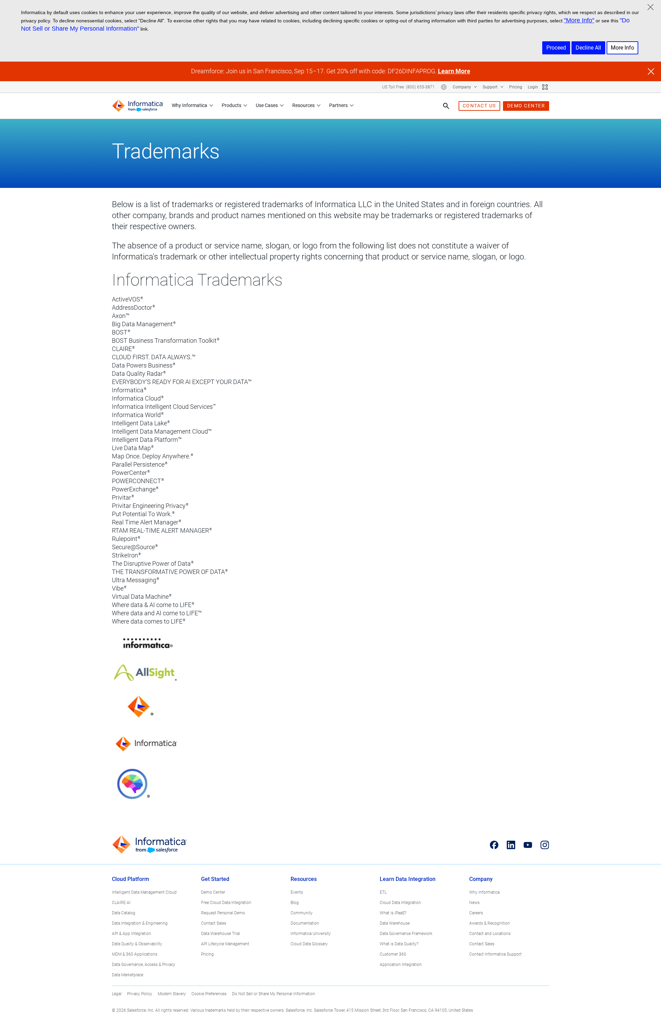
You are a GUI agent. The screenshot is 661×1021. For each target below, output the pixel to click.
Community (302, 913)
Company (462, 87)
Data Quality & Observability (137, 944)
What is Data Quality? (399, 944)
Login (533, 87)
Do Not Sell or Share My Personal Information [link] (273, 993)
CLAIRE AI (121, 902)
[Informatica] (138, 106)
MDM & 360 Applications (134, 954)
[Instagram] (545, 844)
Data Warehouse (395, 923)
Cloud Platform (130, 879)
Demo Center (213, 892)
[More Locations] (443, 87)
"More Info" (579, 20)
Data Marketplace (127, 974)
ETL (383, 892)
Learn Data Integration (408, 879)
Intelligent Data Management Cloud (144, 892)
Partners (338, 105)
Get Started (215, 879)
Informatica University (311, 933)
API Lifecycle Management (225, 944)
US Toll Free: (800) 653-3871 (408, 87)
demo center (526, 105)
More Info (622, 47)
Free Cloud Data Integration (226, 902)
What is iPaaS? (393, 913)
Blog (295, 902)
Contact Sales (213, 923)
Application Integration (401, 964)
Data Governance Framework (406, 933)
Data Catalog (123, 913)
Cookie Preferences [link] (209, 993)
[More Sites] (545, 87)
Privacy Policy (139, 993)
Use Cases (267, 105)
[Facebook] (494, 844)
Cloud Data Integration (400, 902)
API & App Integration (131, 933)
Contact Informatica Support (495, 954)
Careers (476, 913)
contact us (479, 105)
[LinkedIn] (511, 844)
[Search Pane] (446, 106)
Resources (303, 105)
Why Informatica (189, 105)
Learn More (454, 71)
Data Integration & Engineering (140, 923)
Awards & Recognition (489, 923)
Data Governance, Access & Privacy (143, 964)
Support (491, 87)
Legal (117, 993)
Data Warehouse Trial (220, 933)
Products (231, 105)
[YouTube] (528, 844)
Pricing (515, 87)
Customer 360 (393, 954)
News (474, 902)
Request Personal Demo (223, 913)
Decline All (588, 47)
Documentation (305, 923)
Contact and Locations (490, 933)
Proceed (556, 47)
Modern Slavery (172, 993)
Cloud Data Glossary (309, 944)
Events (297, 892)
